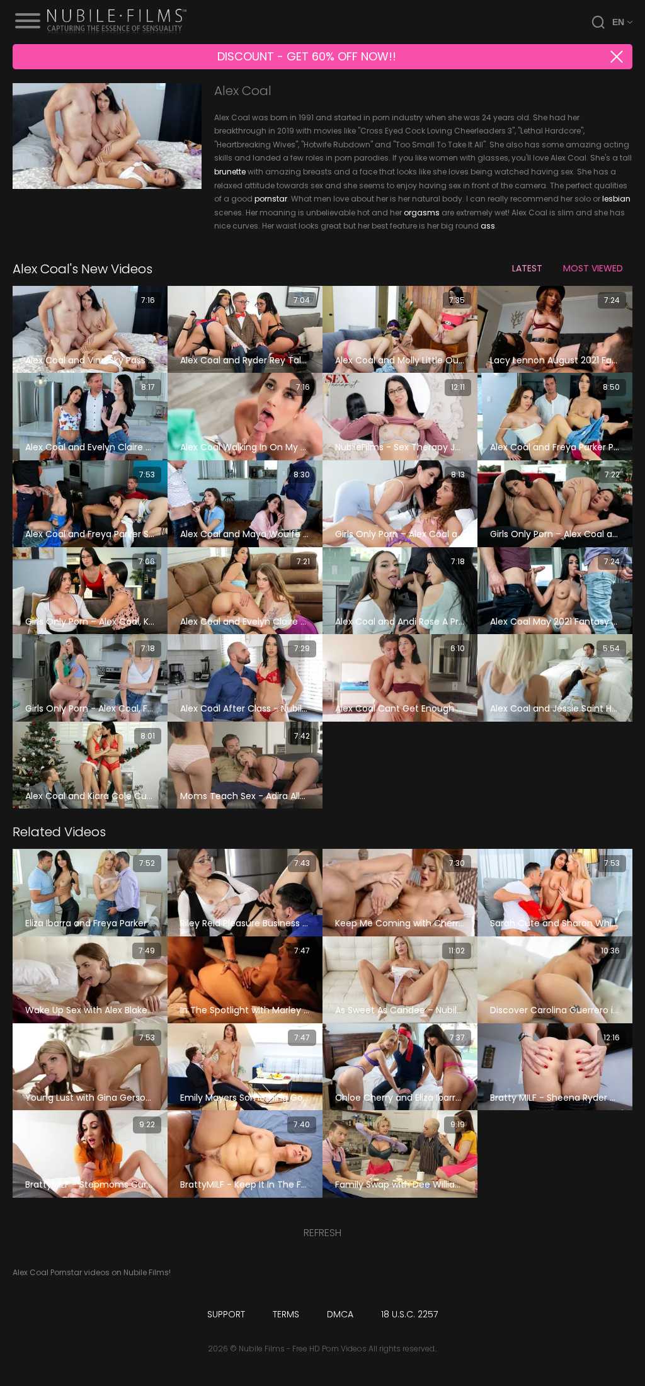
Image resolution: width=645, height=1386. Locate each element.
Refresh (322, 1232)
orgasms (422, 212)
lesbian (616, 198)
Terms (286, 1314)
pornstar (270, 198)
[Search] (598, 22)
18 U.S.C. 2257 (409, 1314)
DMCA (340, 1314)
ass (488, 225)
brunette (230, 171)
